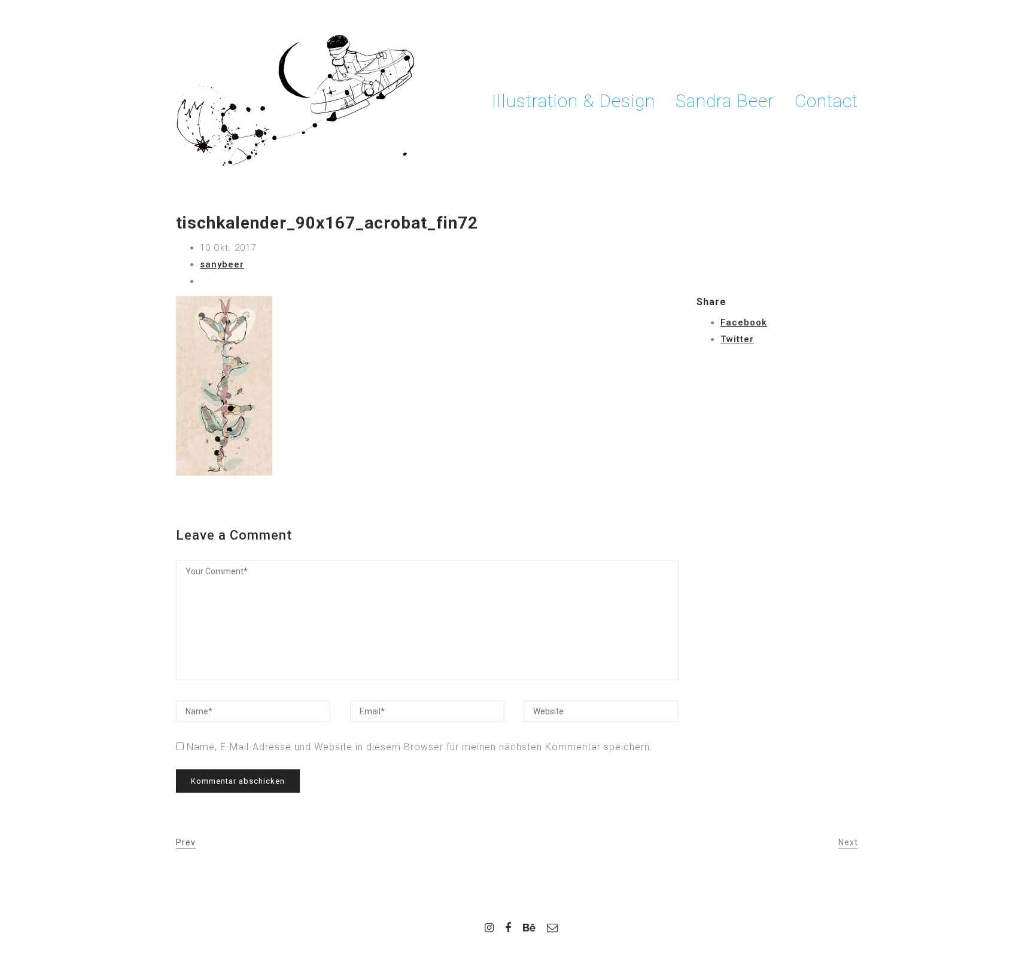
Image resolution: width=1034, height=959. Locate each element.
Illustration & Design (573, 100)
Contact (826, 100)
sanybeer (222, 264)
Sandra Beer (725, 100)
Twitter (737, 339)
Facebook (743, 322)
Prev (186, 842)
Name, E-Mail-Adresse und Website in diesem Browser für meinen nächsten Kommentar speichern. (420, 747)
